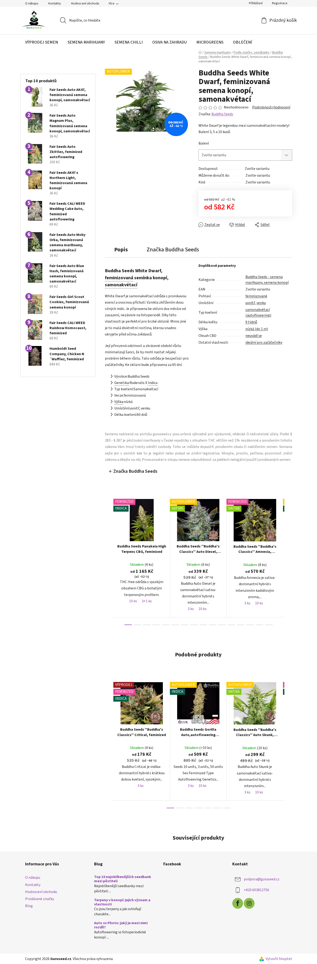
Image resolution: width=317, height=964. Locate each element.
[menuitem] (41, 42)
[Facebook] (237, 903)
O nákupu (31, 3)
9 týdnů (251, 322)
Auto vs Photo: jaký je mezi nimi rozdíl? (121, 925)
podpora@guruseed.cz (261, 879)
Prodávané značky (39, 898)
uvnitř (250, 302)
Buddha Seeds (222, 114)
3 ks (191, 608)
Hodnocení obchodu (85, 3)
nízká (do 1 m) (256, 328)
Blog (29, 905)
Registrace (279, 3)
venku (261, 302)
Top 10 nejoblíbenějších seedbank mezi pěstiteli (122, 879)
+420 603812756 (256, 890)
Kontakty (54, 3)
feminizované (256, 296)
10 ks (133, 601)
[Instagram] (249, 903)
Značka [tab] (173, 250)
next (288, 561)
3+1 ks (147, 601)
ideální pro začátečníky (263, 342)
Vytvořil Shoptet (279, 958)
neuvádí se (253, 335)
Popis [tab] (121, 250)
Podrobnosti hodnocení (271, 107)
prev (108, 561)
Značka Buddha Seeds (135, 471)
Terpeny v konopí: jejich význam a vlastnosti (122, 902)
